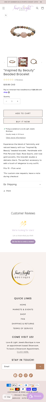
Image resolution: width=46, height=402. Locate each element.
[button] (3, 8)
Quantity (7, 96)
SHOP (23, 314)
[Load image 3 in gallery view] (33, 62)
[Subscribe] (40, 366)
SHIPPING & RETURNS (23, 324)
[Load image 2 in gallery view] (23, 62)
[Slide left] (4, 62)
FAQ (23, 319)
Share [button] (8, 191)
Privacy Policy (22, 395)
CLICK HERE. (23, 352)
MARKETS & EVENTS (23, 309)
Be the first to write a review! (23, 241)
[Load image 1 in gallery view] (12, 62)
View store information (16, 138)
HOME (23, 305)
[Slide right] (41, 62)
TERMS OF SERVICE (23, 328)
